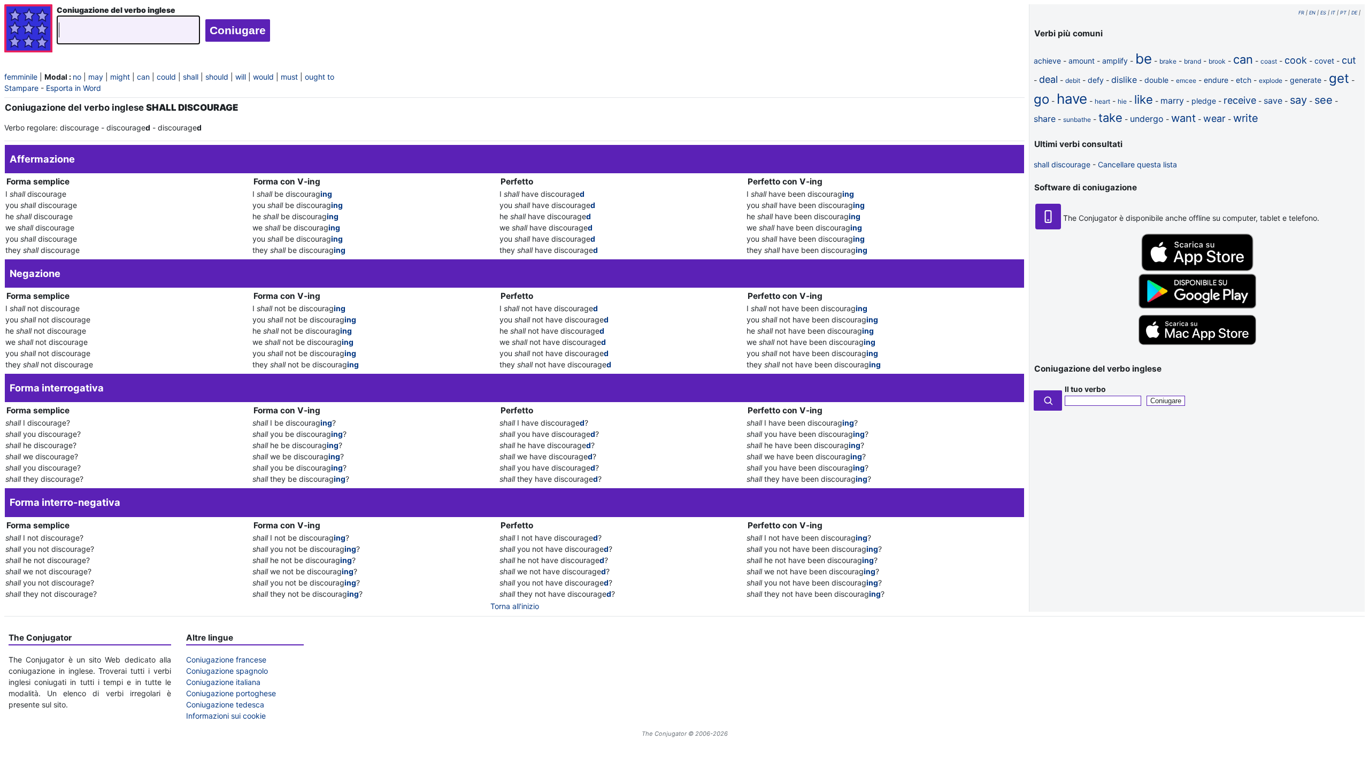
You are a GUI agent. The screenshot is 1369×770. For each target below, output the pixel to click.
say (1298, 100)
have (1072, 98)
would (263, 76)
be (1143, 58)
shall (190, 76)
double (1156, 79)
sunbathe (1077, 120)
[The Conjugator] (28, 29)
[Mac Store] (1197, 345)
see (1323, 100)
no (77, 76)
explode (1270, 80)
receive (1240, 100)
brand (1192, 61)
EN (1312, 13)
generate (1305, 79)
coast (1268, 61)
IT (1333, 13)
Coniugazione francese (226, 659)
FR (1301, 13)
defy (1096, 79)
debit (1072, 80)
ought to (319, 76)
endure (1216, 79)
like (1143, 99)
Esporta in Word (73, 88)
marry (1172, 100)
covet (1324, 60)
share (1045, 118)
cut (1349, 60)
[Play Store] (1197, 305)
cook (1296, 60)
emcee (1186, 80)
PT (1343, 13)
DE (1354, 13)
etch (1243, 79)
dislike (1124, 79)
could (166, 76)
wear (1214, 118)
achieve (1047, 60)
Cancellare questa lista (1137, 164)
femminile (20, 76)
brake (1167, 61)
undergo (1147, 118)
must (289, 76)
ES (1323, 13)
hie (1122, 101)
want (1183, 118)
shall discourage (1062, 164)
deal (1048, 79)
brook (1217, 61)
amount (1081, 60)
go (1041, 99)
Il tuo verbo (1085, 389)
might (120, 76)
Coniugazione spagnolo (227, 670)
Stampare (21, 88)
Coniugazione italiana (223, 682)
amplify (1115, 60)
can (143, 76)
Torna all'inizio (514, 606)
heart (1102, 101)
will (240, 76)
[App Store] (1197, 268)
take (1110, 118)
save (1273, 100)
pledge (1203, 100)
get (1339, 78)
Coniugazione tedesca (225, 704)
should (216, 76)
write (1245, 118)
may (95, 76)
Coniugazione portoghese (231, 693)
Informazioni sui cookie (226, 715)
